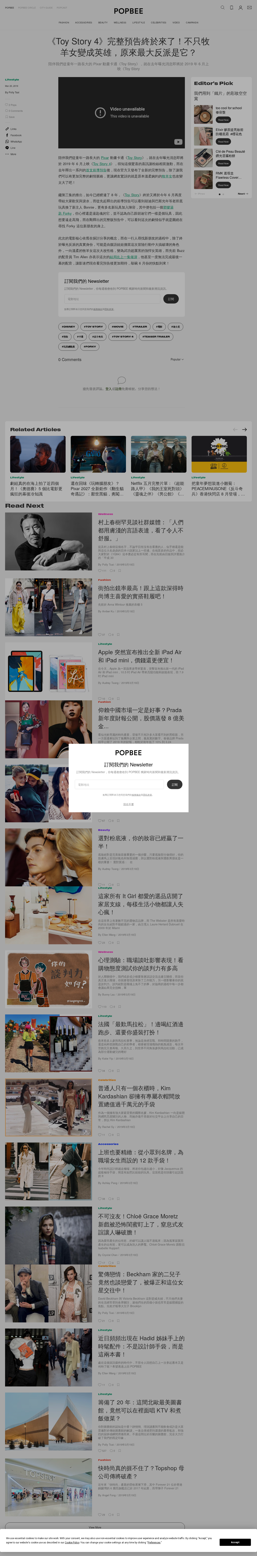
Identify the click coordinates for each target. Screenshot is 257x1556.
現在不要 (128, 804)
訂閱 (175, 784)
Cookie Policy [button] (72, 1542)
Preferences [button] (154, 1542)
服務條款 (136, 794)
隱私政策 (147, 794)
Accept (235, 1542)
